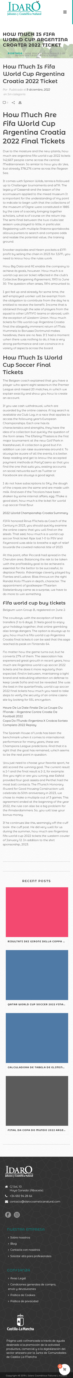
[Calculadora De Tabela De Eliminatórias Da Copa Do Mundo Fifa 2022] (37, 1038)
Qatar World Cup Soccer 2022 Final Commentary (38, 1004)
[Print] (22, 102)
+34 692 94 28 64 (21, 1196)
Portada (15, 53)
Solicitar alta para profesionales (30, 1256)
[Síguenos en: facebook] (8, 1215)
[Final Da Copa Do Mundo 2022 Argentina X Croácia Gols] (37, 1101)
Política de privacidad (24, 1301)
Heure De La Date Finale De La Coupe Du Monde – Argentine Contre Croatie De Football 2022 (33, 712)
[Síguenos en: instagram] (17, 1215)
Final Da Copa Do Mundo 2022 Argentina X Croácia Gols (38, 1130)
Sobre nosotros (20, 1237)
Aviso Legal (18, 1278)
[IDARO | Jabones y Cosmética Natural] (21, 8)
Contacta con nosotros (25, 1250)
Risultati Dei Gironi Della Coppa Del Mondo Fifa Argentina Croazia (38, 941)
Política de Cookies (22, 1295)
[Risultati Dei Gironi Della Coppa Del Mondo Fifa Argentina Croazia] (37, 912)
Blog (13, 1243)
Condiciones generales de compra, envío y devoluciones (32, 1286)
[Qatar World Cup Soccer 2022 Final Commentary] (37, 975)
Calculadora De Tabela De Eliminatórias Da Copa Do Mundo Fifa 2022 (38, 1067)
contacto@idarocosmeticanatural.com (35, 1201)
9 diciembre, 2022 (38, 89)
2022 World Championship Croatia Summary (35, 513)
